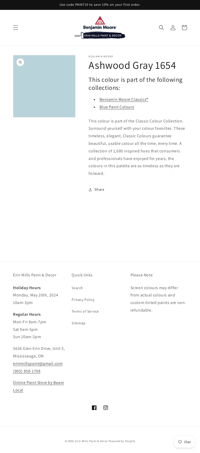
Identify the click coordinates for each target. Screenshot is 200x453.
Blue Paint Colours (116, 107)
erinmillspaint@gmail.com (38, 363)
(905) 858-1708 (26, 371)
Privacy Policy (83, 299)
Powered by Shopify (122, 441)
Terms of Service (85, 311)
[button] (15, 27)
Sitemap (78, 323)
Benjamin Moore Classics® (123, 99)
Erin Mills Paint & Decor (91, 441)
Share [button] (99, 189)
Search (77, 288)
